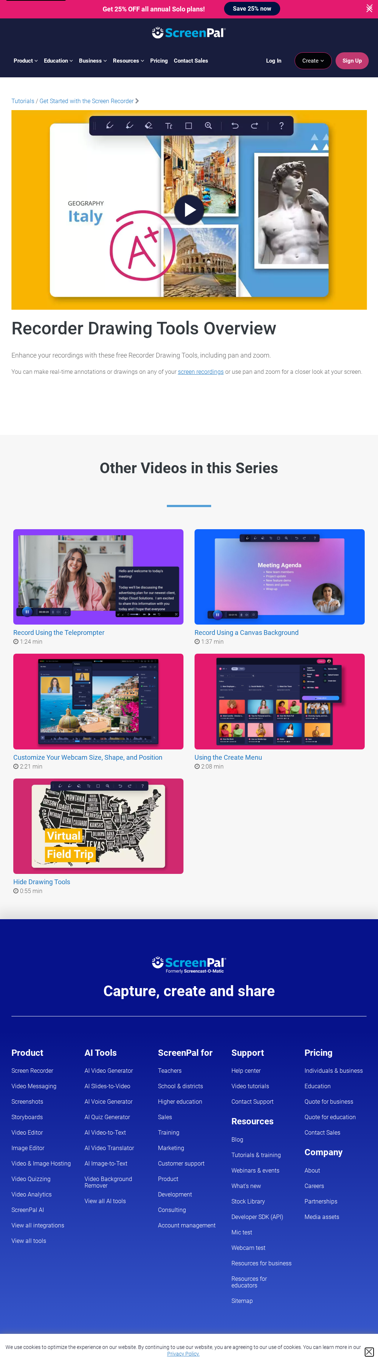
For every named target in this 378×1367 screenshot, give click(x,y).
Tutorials (22, 101)
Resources (127, 60)
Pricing (159, 60)
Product (24, 60)
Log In (273, 60)
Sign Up (352, 60)
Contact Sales (191, 60)
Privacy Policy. (183, 1354)
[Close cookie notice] (369, 1352)
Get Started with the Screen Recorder (86, 101)
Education (56, 60)
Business (91, 60)
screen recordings (201, 371)
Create (311, 60)
